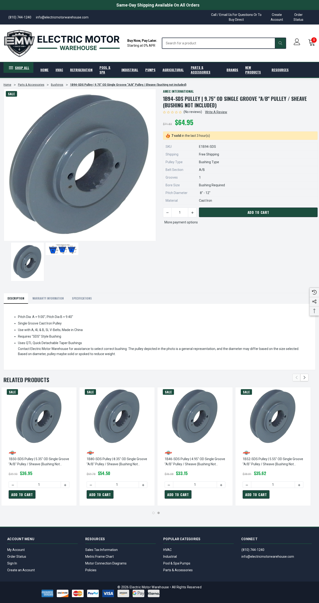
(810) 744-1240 (252, 550)
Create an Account (21, 570)
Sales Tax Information (101, 550)
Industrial (170, 556)
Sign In (12, 563)
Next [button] (304, 377)
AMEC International (178, 91)
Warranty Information (48, 298)
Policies (90, 570)
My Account (16, 550)
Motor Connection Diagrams (106, 563)
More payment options (181, 222)
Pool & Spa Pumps (176, 563)
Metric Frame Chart (99, 556)
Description (15, 298)
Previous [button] (296, 377)
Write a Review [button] (216, 112)
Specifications (82, 298)
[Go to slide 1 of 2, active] (153, 513)
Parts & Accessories (178, 570)
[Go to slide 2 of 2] (158, 513)
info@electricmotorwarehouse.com (267, 556)
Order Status (298, 17)
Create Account (277, 17)
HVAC (167, 550)
